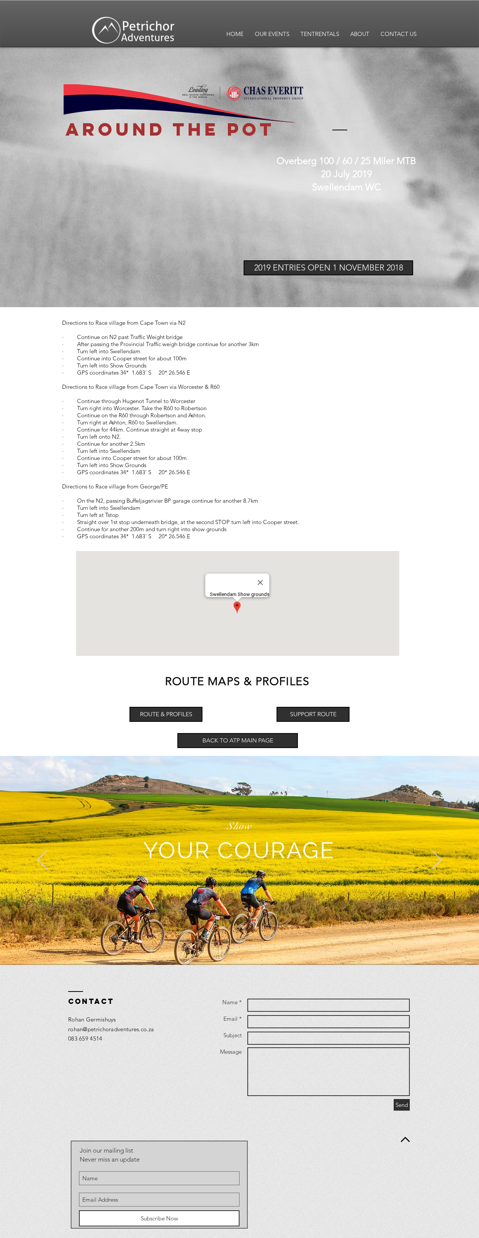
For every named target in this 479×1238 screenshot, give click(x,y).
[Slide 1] (229, 946)
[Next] (437, 860)
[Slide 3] (243, 946)
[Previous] (42, 860)
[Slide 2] (236, 946)
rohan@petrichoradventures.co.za (111, 1029)
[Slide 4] (249, 946)
